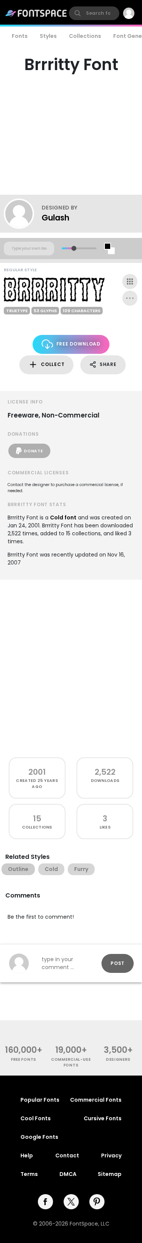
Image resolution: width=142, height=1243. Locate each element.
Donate (33, 451)
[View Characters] (129, 281)
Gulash (55, 217)
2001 (37, 771)
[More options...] (129, 298)
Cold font (63, 517)
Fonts (20, 36)
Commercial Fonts (96, 1100)
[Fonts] (36, 13)
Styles (48, 36)
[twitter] (71, 1201)
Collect (52, 364)
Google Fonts (39, 1137)
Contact (67, 1155)
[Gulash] (23, 214)
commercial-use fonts (71, 1062)
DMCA (67, 1174)
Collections (85, 36)
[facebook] (45, 1201)
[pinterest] (97, 1201)
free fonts (23, 1059)
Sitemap (110, 1174)
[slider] (73, 248)
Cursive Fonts (103, 1118)
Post (118, 963)
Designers (118, 1059)
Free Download (78, 344)
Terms (29, 1174)
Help (26, 1155)
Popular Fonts (39, 1100)
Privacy (111, 1155)
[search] (94, 13)
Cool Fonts (35, 1118)
